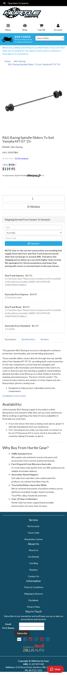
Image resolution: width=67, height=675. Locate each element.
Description (10, 339)
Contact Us (33, 576)
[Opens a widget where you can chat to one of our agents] (55, 669)
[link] (25, 639)
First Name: (8, 628)
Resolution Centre (33, 539)
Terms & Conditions (33, 587)
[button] (33, 158)
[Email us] (19, 639)
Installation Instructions (14, 395)
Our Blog (33, 563)
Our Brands (33, 556)
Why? (23, 285)
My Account (33, 526)
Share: (6, 165)
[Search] (4, 3)
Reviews (45, 339)
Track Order (33, 532)
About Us (33, 550)
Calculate (34, 243)
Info (42, 175)
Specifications (28, 339)
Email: (8, 624)
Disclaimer (33, 600)
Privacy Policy (33, 606)
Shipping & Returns (33, 593)
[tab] (10, 339)
